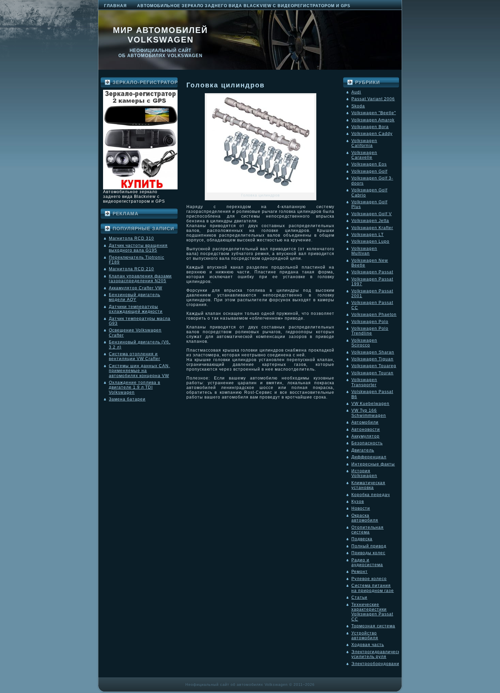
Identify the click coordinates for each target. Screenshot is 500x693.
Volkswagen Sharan (372, 352)
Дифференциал (368, 457)
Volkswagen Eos (369, 164)
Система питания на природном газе (372, 588)
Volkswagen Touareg (373, 366)
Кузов (357, 501)
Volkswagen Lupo (370, 241)
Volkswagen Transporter (364, 382)
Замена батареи (127, 399)
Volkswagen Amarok (373, 120)
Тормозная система (373, 626)
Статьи (359, 597)
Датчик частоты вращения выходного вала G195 (138, 248)
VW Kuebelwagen (370, 403)
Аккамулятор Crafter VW (135, 288)
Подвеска (361, 539)
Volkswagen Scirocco (364, 343)
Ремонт (359, 571)
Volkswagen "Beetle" (373, 113)
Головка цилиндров (225, 85)
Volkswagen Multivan (364, 251)
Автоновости (365, 429)
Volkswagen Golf (369, 171)
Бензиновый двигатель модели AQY (134, 297)
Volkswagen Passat (372, 272)
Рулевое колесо (369, 578)
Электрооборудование (376, 663)
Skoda (358, 106)
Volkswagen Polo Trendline (369, 331)
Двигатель (362, 450)
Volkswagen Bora (370, 126)
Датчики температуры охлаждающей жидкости (136, 309)
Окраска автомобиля (364, 518)
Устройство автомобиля (364, 635)
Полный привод (368, 546)
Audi (356, 92)
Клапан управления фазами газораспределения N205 (140, 278)
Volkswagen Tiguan (372, 359)
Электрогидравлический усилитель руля (378, 654)
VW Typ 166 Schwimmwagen (368, 413)
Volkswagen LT (367, 234)
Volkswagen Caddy (372, 133)
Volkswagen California (364, 143)
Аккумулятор (365, 436)
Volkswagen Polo (369, 321)
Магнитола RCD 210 (131, 269)
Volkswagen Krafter (372, 227)
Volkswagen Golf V (371, 214)
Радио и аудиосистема (367, 562)
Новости (360, 508)
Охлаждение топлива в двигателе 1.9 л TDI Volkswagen (134, 387)
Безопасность (367, 443)
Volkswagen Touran (372, 373)
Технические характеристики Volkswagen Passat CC (372, 612)
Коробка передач (370, 494)
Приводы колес (368, 553)
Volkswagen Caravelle (364, 155)
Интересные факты (373, 464)
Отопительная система (367, 530)
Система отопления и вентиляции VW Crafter (134, 356)
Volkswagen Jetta (370, 220)
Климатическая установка (368, 485)
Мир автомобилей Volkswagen (160, 35)
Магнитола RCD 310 (131, 238)
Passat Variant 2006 (373, 99)
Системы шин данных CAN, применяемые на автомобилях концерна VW (139, 371)
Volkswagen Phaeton (374, 314)
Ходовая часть (367, 644)
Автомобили (365, 422)
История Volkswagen (364, 473)
